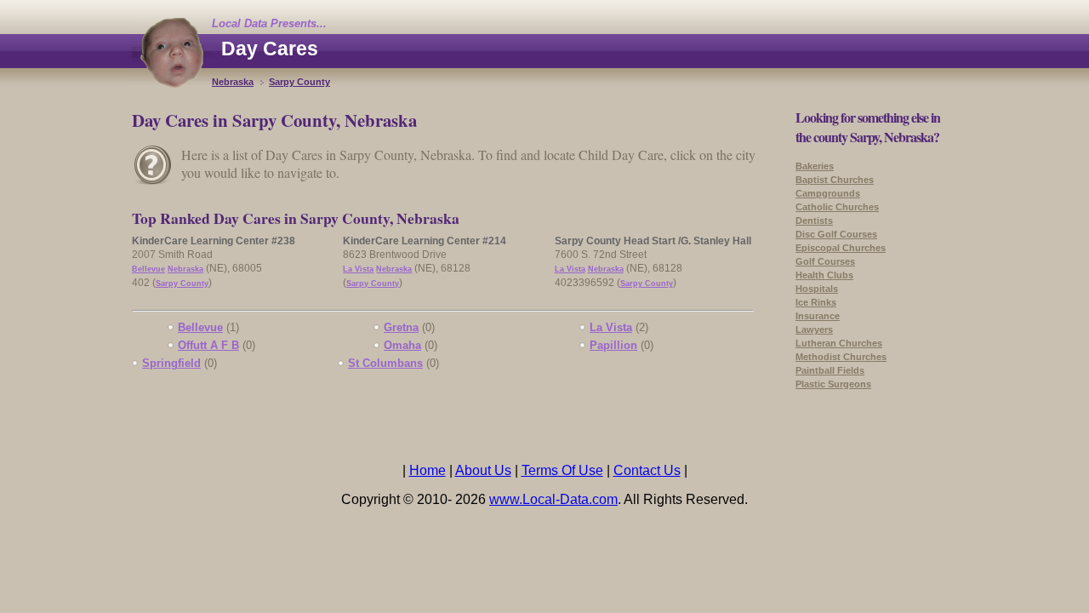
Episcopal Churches (840, 248)
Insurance (817, 316)
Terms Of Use (562, 470)
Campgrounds (827, 193)
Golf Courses (825, 261)
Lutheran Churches (838, 343)
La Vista (358, 269)
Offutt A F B (208, 345)
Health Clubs (824, 275)
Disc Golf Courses (836, 234)
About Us (483, 470)
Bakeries (814, 166)
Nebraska (233, 82)
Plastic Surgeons (833, 384)
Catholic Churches (837, 207)
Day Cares (269, 48)
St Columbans (385, 363)
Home (427, 470)
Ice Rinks (815, 302)
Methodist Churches (841, 357)
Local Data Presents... (269, 23)
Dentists (814, 220)
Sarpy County (299, 82)
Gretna (401, 327)
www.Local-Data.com (553, 499)
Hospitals (816, 289)
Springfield (171, 363)
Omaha (402, 345)
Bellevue (148, 269)
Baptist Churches (834, 180)
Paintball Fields (829, 370)
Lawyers (814, 329)
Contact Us (647, 470)
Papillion (613, 345)
